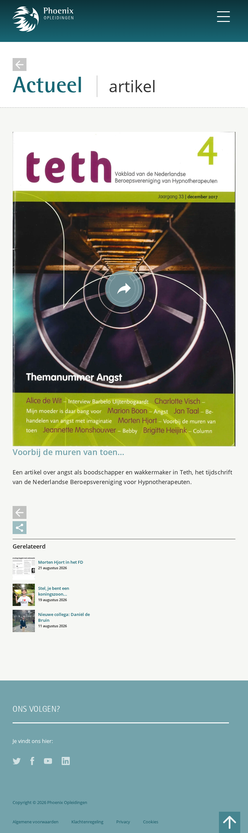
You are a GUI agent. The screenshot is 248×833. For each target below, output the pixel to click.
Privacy (123, 822)
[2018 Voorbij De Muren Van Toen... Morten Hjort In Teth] (124, 288)
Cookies (150, 822)
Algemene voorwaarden (35, 822)
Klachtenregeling (87, 822)
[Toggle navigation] (223, 16)
